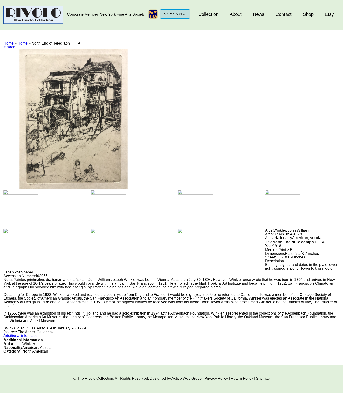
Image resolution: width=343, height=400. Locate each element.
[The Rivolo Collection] (33, 15)
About (236, 14)
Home (9, 43)
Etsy (329, 14)
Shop (308, 14)
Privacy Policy (216, 378)
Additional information (22, 336)
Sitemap (263, 378)
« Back (9, 47)
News (258, 14)
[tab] (172, 336)
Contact (284, 14)
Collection (208, 14)
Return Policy (242, 378)
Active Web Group (187, 378)
